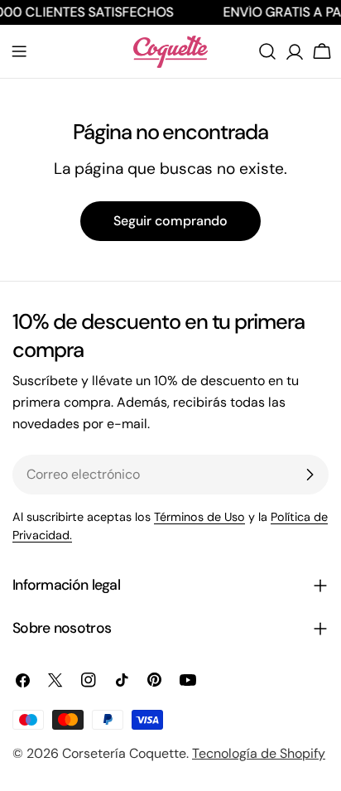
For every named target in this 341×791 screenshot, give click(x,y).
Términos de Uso (199, 516)
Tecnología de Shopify (258, 753)
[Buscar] (267, 51)
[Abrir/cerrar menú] (19, 51)
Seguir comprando (170, 220)
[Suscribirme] (309, 474)
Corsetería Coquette (124, 753)
